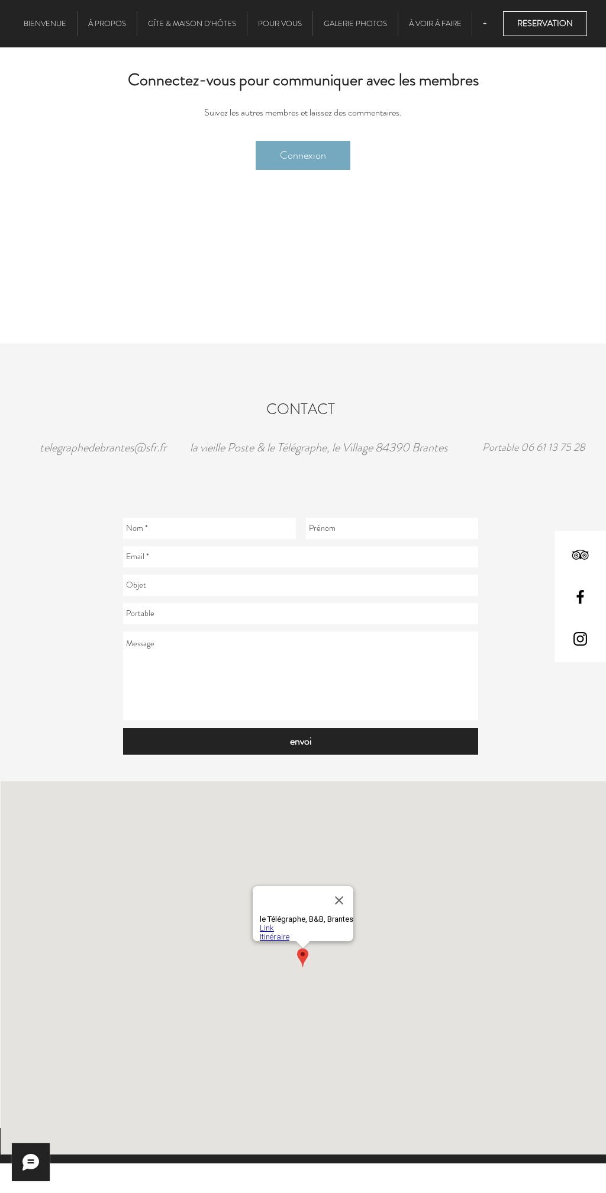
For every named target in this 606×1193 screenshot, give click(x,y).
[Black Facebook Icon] (580, 597)
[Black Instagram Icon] (580, 639)
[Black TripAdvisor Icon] (580, 555)
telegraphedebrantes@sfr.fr (103, 447)
